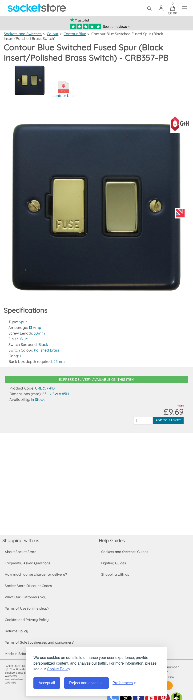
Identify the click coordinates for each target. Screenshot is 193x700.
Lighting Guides (113, 563)
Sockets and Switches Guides (124, 551)
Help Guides (112, 540)
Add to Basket (168, 420)
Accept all (47, 683)
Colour (52, 33)
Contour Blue (75, 33)
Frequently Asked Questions (27, 563)
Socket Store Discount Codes (28, 585)
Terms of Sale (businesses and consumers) (40, 642)
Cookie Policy (58, 668)
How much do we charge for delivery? (36, 574)
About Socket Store (20, 551)
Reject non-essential (86, 683)
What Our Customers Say (25, 597)
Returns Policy (16, 631)
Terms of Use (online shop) (27, 608)
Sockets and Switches (23, 33)
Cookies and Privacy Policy (27, 619)
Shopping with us (20, 540)
